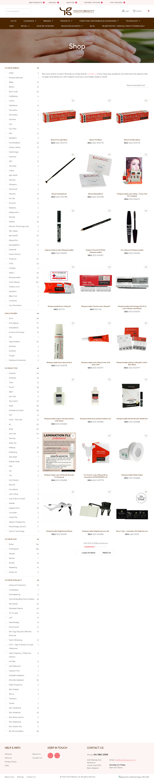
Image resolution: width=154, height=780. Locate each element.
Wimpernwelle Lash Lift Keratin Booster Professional (59, 476)
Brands (47, 21)
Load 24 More (88, 553)
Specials (52, 2)
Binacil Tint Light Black (59, 140)
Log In (13, 21)
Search (29, 11)
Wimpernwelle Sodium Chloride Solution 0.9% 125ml (59, 420)
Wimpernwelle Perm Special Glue (59, 362)
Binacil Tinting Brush (59, 194)
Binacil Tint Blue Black (132, 140)
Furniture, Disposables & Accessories (97, 21)
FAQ (7, 765)
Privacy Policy (10, 762)
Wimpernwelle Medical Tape (132, 475)
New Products (35, 2)
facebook (50, 755)
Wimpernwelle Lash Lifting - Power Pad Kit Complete (132, 195)
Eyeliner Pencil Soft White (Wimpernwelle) (95, 251)
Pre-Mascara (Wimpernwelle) (132, 250)
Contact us (92, 74)
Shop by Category (45, 26)
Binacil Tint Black (95, 140)
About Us (36, 754)
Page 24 (107, 553)
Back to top (9, 777)
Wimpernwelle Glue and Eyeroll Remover (95, 419)
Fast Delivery (116, 2)
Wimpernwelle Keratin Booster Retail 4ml (132, 419)
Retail (24, 26)
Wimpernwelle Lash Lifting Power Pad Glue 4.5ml (95, 363)
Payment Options (92, 2)
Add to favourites (72, 100)
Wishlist (138, 11)
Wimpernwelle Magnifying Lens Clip (95, 531)
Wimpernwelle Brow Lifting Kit (59, 306)
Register (70, 2)
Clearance (29, 21)
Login (125, 11)
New (11, 26)
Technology (132, 21)
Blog (92, 26)
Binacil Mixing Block (95, 194)
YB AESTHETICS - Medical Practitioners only (123, 26)
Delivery (8, 754)
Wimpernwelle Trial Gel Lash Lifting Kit (95, 306)
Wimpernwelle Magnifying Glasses (59, 531)
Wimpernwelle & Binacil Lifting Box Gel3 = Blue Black (132, 363)
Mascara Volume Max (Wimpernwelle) (59, 250)
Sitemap (20, 777)
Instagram (57, 755)
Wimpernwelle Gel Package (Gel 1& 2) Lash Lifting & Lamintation (132, 307)
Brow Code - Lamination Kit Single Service (132, 531)
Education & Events (70, 26)
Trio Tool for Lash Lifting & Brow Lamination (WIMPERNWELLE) (96, 476)
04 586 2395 (101, 754)
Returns (8, 758)
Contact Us (37, 758)
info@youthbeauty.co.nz (125, 760)
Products (65, 21)
